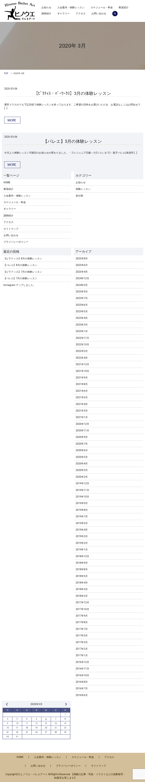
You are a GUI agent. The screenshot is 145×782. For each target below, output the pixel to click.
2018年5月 (82, 576)
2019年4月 (82, 529)
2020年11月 (82, 430)
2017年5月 (82, 635)
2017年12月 (82, 602)
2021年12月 (82, 364)
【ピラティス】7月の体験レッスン (23, 271)
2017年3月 (82, 642)
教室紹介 (124, 7)
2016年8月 (82, 681)
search (115, 13)
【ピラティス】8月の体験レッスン (23, 258)
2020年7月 (82, 443)
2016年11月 (82, 668)
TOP (6, 73)
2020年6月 (82, 450)
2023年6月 (82, 304)
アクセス (81, 13)
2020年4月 (82, 463)
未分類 (79, 195)
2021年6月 (82, 390)
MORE (12, 120)
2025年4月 (82, 271)
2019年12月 (82, 483)
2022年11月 (82, 338)
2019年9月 (82, 503)
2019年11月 (82, 490)
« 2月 (6, 704)
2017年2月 (82, 648)
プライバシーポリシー (16, 241)
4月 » (66, 704)
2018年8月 (82, 569)
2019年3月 (82, 536)
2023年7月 (82, 298)
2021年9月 (82, 377)
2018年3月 (82, 589)
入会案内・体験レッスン (71, 7)
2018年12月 (82, 556)
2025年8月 (82, 258)
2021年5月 (82, 397)
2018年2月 (82, 595)
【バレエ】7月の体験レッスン (20, 278)
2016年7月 (82, 688)
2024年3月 (82, 285)
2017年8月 (82, 622)
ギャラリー (63, 13)
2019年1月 (82, 549)
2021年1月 (82, 417)
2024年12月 (82, 278)
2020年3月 (82, 470)
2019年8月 (82, 509)
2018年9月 (82, 562)
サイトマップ (11, 228)
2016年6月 (82, 695)
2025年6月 (82, 265)
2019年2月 (82, 543)
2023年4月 (82, 318)
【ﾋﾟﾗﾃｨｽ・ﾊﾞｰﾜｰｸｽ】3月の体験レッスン (72, 93)
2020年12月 (82, 423)
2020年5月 (82, 457)
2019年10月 (82, 496)
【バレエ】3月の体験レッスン (72, 141)
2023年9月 (82, 291)
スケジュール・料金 (102, 7)
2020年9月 (82, 437)
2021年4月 (82, 404)
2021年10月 (82, 371)
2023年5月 (82, 311)
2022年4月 (82, 357)
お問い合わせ (98, 13)
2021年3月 (82, 410)
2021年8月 (82, 384)
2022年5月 (82, 351)
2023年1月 (82, 331)
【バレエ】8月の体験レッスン (20, 265)
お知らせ (46, 7)
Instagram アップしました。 (20, 285)
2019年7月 (82, 516)
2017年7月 (82, 629)
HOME (7, 182)
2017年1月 (82, 655)
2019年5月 (82, 523)
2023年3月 (82, 324)
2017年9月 (82, 615)
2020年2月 (82, 476)
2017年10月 (82, 609)
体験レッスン (83, 189)
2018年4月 (82, 582)
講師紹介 (46, 13)
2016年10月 (82, 675)
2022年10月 (82, 344)
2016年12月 (82, 662)
